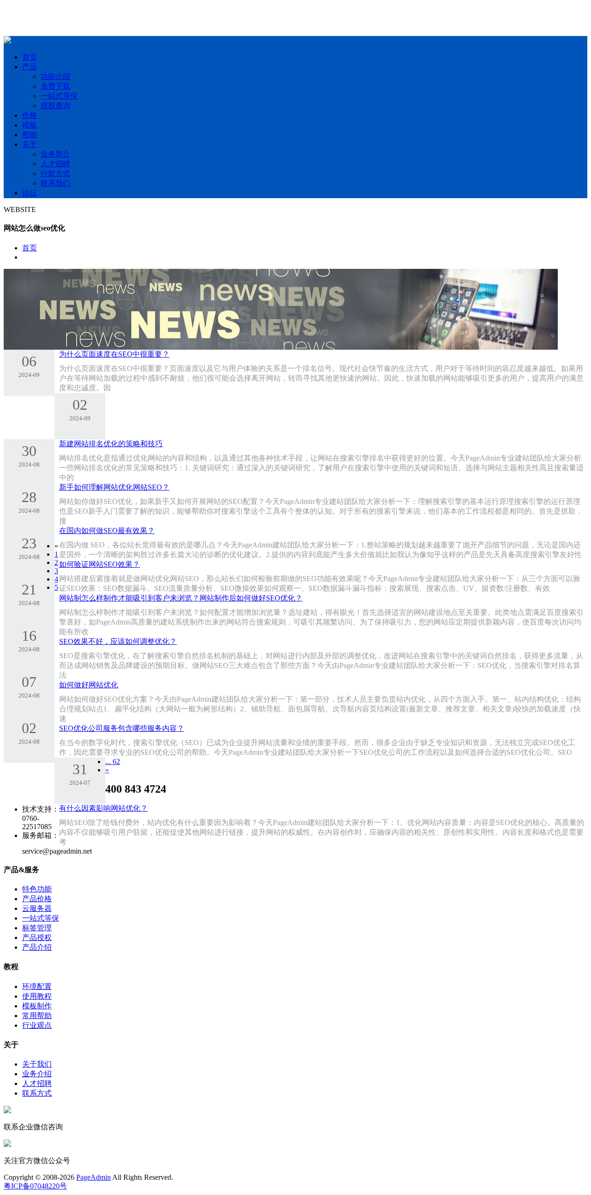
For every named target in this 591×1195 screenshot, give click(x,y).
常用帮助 (37, 1015)
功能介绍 (55, 76)
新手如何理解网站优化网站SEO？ (114, 487)
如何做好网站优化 (88, 685)
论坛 (29, 193)
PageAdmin (93, 1177)
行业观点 (37, 1025)
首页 (29, 57)
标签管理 (37, 928)
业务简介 (55, 154)
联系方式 (37, 1093)
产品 (29, 67)
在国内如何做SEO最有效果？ (107, 530)
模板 (29, 125)
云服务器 (37, 908)
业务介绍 (37, 1074)
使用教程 (37, 996)
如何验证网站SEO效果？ (99, 564)
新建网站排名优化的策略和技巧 (111, 444)
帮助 (29, 135)
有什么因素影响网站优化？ (103, 808)
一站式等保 (59, 96)
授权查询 (55, 105)
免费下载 (55, 86)
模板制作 (37, 1006)
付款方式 (55, 173)
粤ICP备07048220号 (35, 1186)
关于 (29, 144)
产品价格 (37, 899)
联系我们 (55, 183)
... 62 (112, 761)
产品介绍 (37, 947)
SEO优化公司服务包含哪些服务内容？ (121, 728)
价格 (29, 115)
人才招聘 (55, 164)
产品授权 (37, 937)
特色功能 (37, 889)
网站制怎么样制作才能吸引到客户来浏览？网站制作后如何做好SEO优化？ (180, 598)
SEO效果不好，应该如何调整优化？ (118, 641)
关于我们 (37, 1064)
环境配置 (37, 986)
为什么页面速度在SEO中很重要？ (114, 354)
